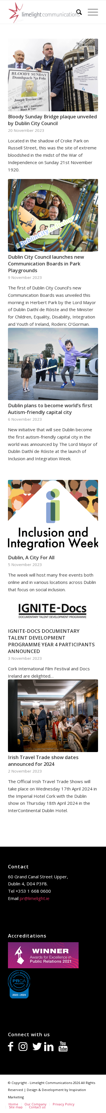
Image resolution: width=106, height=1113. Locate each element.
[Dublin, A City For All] (53, 516)
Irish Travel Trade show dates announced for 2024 (43, 760)
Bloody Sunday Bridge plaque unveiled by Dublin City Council (52, 120)
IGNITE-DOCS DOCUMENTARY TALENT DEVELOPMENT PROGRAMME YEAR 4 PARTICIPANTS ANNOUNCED (51, 641)
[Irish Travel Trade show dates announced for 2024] (53, 715)
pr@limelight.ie (34, 898)
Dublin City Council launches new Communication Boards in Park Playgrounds (46, 263)
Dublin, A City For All (31, 557)
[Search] (76, 12)
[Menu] (90, 12)
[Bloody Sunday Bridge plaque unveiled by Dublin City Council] (53, 75)
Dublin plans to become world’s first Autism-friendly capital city (50, 408)
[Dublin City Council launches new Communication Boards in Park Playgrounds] (53, 215)
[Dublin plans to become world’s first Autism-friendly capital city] (53, 364)
